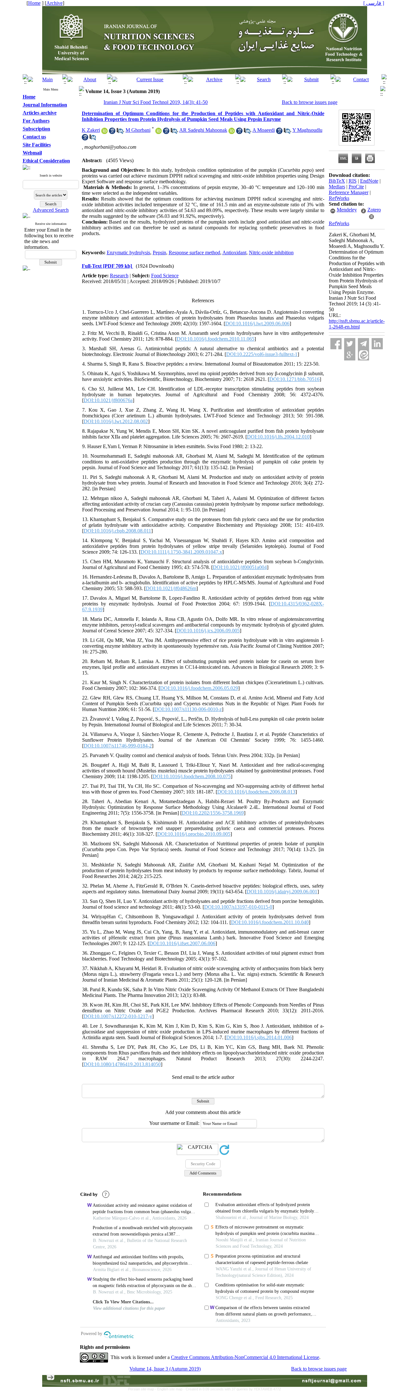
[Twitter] (349, 343)
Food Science (165, 275)
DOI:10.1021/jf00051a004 (240, 567)
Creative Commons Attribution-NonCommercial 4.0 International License (245, 1357)
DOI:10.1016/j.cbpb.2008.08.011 (117, 530)
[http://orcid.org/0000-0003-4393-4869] (158, 132)
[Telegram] (363, 343)
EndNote (369, 181)
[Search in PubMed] (120, 132)
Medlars (337, 186)
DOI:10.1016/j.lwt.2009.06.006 (257, 323)
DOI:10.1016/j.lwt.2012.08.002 (116, 421)
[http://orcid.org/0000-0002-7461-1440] (231, 132)
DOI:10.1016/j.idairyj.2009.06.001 (282, 891)
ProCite (356, 186)
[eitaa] (363, 354)
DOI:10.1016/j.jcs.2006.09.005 (208, 630)
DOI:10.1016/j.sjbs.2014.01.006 (259, 1037)
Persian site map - (142, 1389)
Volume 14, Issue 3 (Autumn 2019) (165, 1368)
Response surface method (194, 252)
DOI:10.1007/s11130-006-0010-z (188, 709)
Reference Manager (348, 192)
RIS (353, 181)
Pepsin (159, 252)
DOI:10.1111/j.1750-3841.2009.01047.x (181, 552)
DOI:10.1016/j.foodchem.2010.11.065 (215, 339)
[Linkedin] (377, 343)
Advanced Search (51, 210)
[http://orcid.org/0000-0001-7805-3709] (104, 132)
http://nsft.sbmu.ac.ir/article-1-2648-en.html (357, 323)
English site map (170, 1389)
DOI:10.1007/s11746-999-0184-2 (118, 745)
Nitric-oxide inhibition (271, 252)
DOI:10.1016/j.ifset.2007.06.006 (182, 943)
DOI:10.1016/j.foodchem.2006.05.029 (199, 688)
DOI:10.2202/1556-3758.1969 (213, 813)
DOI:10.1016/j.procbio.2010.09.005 (193, 834)
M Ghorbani (138, 130)
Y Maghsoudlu (307, 130)
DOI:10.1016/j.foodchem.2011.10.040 (270, 922)
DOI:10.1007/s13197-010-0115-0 (238, 907)
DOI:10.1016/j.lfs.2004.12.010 (278, 436)
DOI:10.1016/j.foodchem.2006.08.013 (256, 791)
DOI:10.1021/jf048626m (171, 588)
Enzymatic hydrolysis (128, 252)
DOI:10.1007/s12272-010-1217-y (118, 1016)
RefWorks (339, 198)
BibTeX (337, 181)
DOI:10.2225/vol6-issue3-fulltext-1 (261, 354)
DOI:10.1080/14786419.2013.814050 (122, 1064)
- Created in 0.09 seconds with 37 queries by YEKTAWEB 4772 (232, 1389)
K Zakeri (91, 130)
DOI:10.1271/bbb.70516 (294, 379)
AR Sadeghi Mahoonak (203, 130)
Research (119, 275)
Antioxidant (234, 252)
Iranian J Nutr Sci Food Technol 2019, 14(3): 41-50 (156, 102)
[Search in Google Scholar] (112, 132)
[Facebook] (336, 343)
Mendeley (347, 209)
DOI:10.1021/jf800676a (108, 400)
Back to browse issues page (309, 102)
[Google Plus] (349, 354)
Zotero (374, 209)
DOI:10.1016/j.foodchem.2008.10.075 (192, 776)
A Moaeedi (263, 130)
